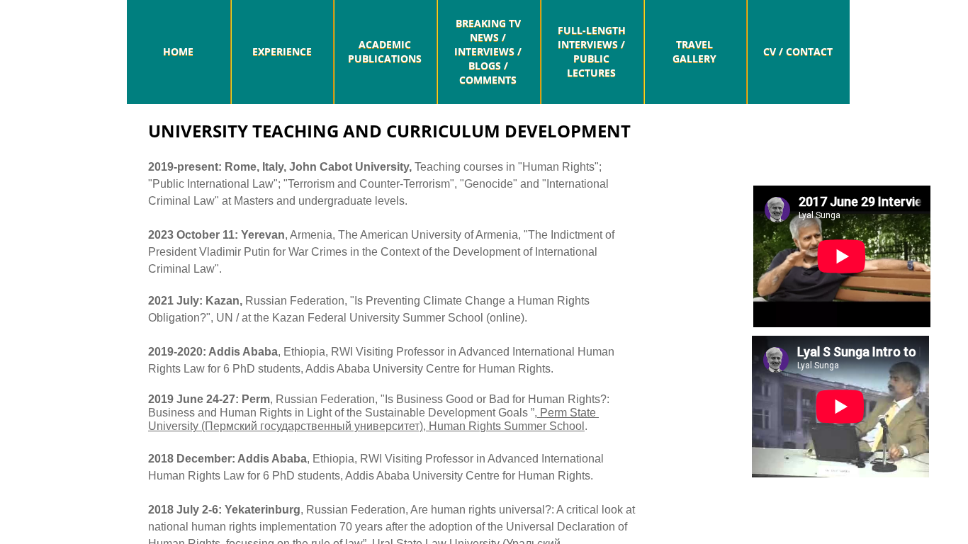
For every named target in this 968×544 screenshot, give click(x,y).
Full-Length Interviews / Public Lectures (592, 51)
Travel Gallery (694, 51)
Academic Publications (385, 51)
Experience (282, 51)
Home (178, 51)
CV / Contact (798, 51)
